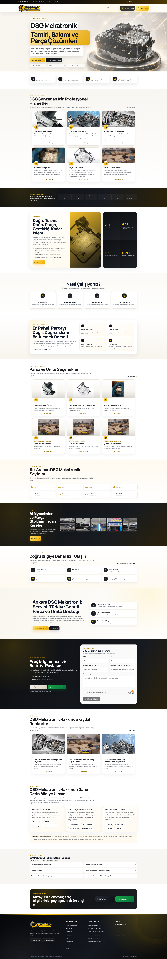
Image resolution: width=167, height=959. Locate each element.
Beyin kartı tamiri (74, 828)
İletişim (107, 8)
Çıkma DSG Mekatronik (112, 444)
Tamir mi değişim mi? (88, 824)
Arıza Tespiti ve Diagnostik (114, 131)
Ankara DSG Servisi (71, 925)
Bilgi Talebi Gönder (91, 699)
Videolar (68, 945)
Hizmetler (71, 8)
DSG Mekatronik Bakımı (78, 131)
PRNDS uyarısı (49, 821)
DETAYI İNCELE (48, 413)
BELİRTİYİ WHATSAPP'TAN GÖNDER (125, 563)
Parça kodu (109, 824)
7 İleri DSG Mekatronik (42, 444)
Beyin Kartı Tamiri (76, 168)
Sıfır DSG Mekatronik (77, 444)
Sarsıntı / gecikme (38, 826)
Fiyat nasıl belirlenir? (37, 870)
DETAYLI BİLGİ (47, 143)
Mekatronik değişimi (87, 828)
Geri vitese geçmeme (52, 826)
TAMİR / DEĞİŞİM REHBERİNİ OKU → (42, 349)
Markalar (95, 8)
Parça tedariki (109, 828)
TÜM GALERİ (34, 538)
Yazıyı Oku (48, 771)
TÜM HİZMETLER (131, 107)
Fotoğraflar (69, 941)
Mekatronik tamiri (74, 824)
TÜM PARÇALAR (131, 376)
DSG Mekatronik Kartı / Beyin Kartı (82, 405)
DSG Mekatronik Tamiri (43, 131)
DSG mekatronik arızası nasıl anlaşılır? (41, 864)
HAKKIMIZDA (37, 262)
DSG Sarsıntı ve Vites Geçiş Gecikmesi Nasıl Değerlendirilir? (116, 760)
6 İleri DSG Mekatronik (112, 405)
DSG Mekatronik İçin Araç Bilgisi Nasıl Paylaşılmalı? (48, 760)
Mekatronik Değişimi (42, 168)
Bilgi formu (120, 828)
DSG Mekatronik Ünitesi (43, 405)
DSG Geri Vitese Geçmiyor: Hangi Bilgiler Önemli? (81, 760)
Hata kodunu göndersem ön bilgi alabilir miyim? (98, 876)
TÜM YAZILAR (131, 730)
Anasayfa (54, 8)
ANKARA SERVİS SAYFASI (40, 628)
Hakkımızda (62, 8)
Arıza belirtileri (37, 821)
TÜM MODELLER (131, 480)
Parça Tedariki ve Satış (112, 168)
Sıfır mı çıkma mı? (120, 824)
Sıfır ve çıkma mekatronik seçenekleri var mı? (98, 870)
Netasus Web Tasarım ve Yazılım (130, 956)
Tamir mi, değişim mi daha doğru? (94, 864)
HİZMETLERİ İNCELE (36, 60)
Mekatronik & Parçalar (83, 8)
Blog (101, 8)
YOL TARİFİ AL (54, 628)
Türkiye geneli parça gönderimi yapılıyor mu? (43, 876)
